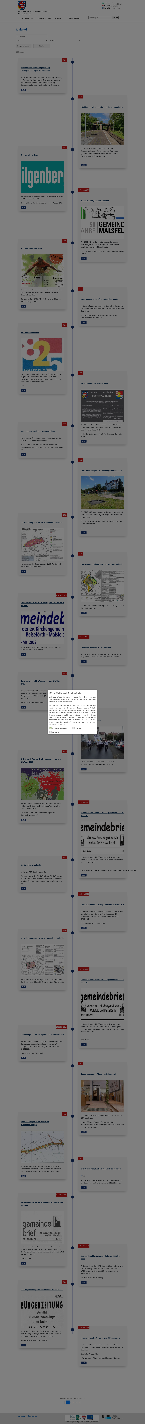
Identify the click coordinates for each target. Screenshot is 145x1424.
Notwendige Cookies (59, 728)
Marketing (55, 732)
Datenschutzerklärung (57, 724)
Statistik (78, 728)
